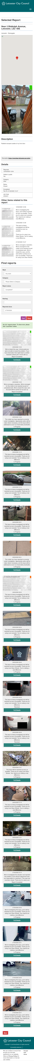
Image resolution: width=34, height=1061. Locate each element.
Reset (29, 318)
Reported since (7, 307)
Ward (4, 270)
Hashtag (5, 298)
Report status (7, 286)
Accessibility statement (15, 1047)
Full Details (17, 360)
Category (5, 278)
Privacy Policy (13, 1056)
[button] (17, 58)
